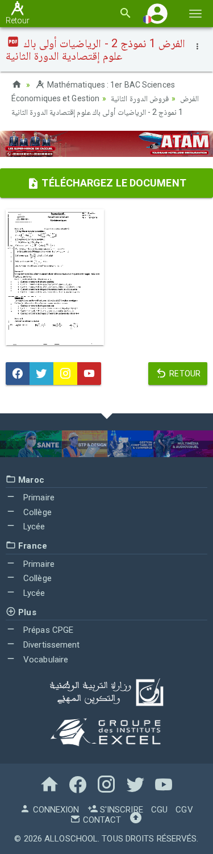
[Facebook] (18, 373)
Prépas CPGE (47, 630)
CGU (159, 810)
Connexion (54, 810)
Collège (36, 512)
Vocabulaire (44, 659)
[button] (157, 13)
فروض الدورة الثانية (139, 98)
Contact (101, 820)
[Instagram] (65, 373)
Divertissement (50, 645)
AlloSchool (71, 839)
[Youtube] (89, 373)
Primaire (38, 497)
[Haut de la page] (136, 820)
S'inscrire (120, 810)
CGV (184, 810)
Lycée (33, 526)
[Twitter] (41, 373)
